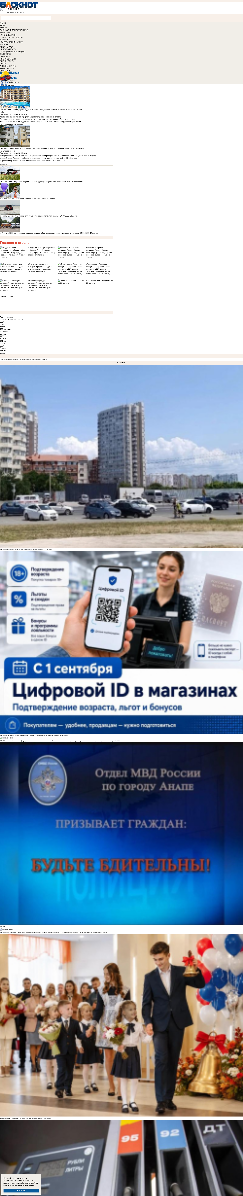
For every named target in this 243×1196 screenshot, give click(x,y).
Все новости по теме (9, 114)
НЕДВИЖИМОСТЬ (8, 49)
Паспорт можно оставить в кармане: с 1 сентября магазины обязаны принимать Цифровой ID (36, 735)
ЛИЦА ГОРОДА (6, 47)
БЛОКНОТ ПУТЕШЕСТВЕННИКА (14, 30)
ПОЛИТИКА (5, 56)
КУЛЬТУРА (4, 44)
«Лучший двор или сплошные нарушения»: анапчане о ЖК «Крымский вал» (32, 160)
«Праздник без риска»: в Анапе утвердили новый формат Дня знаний (27, 1118)
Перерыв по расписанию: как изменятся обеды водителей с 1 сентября (28, 549)
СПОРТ (3, 64)
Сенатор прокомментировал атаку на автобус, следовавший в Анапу (23, 359)
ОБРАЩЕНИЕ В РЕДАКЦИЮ (12, 52)
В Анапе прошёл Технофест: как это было (18, 199)
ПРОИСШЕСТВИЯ (8, 59)
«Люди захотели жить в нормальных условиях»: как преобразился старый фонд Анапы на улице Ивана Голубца (48, 156)
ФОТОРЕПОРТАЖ (8, 66)
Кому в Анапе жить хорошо (11, 124)
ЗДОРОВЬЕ (5, 33)
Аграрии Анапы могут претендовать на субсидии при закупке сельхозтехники (33, 182)
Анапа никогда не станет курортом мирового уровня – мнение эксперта (30, 117)
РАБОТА (15, 73)
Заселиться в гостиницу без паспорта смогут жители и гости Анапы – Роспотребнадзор (37, 119)
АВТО (2, 25)
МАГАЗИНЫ (13, 83)
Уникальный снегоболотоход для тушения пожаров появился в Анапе (29, 216)
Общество (80, 182)
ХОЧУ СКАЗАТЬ (7, 68)
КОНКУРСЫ (5, 40)
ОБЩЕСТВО (5, 54)
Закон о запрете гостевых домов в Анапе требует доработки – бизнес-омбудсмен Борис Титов (40, 122)
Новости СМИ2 (6, 297)
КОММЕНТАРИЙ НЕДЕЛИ (11, 37)
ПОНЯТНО (21, 1190)
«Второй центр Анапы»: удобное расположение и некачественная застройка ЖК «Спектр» (38, 158)
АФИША (3, 28)
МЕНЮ (3, 23)
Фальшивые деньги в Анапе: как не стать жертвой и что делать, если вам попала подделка (35, 927)
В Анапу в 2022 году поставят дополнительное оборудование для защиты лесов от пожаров (39, 233)
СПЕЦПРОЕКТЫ (7, 61)
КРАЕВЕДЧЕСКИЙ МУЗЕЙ (11, 42)
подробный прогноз (8, 320)
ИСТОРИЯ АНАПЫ (8, 35)
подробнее (21, 320)
